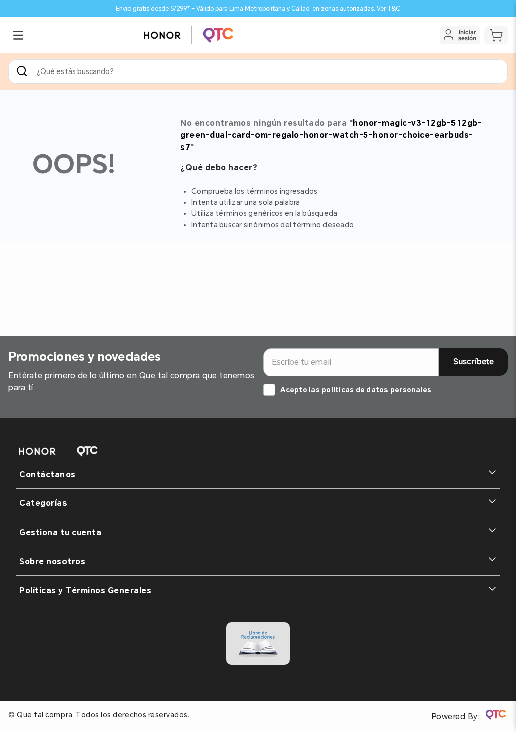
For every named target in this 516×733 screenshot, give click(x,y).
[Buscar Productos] (24, 71)
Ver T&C (388, 8)
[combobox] (258, 71)
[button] (18, 35)
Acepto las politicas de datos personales (355, 390)
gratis (141, 8)
